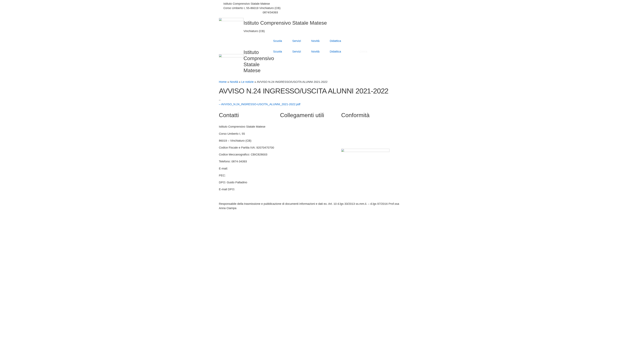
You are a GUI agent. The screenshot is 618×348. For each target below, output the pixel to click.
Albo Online (287, 140)
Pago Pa (285, 175)
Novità (315, 41)
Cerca (364, 51)
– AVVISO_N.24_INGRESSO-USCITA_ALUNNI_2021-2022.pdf (259, 104)
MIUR (283, 133)
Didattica (335, 41)
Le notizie (247, 81)
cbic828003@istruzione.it (239, 12)
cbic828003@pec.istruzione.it (245, 175)
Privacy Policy (350, 126)
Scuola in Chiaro (290, 147)
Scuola (277, 41)
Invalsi (284, 161)
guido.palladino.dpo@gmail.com (239, 193)
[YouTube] (355, 8)
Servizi (296, 41)
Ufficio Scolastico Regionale (298, 154)
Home (223, 81)
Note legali (348, 140)
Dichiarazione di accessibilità (359, 133)
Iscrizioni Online (290, 168)
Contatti (285, 126)
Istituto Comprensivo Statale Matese (285, 23)
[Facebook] (355, 4)
